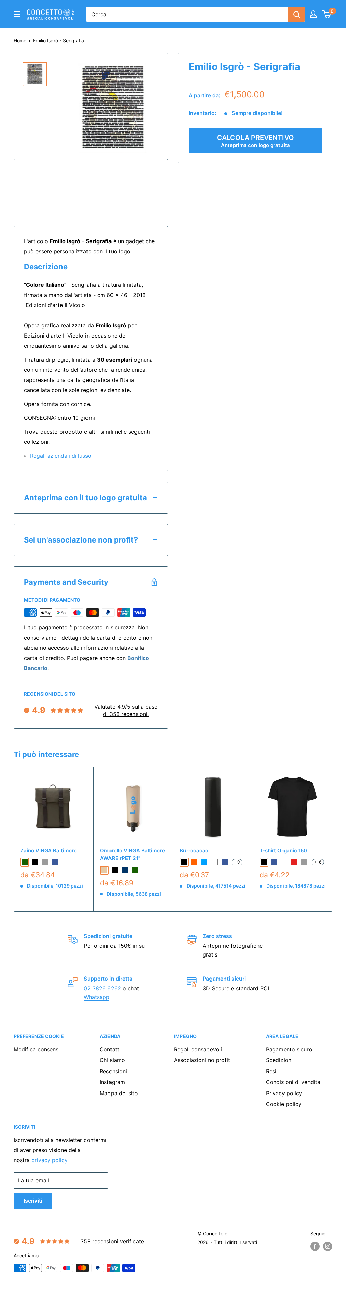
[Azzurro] (204, 862)
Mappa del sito (119, 1093)
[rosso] (294, 862)
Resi (271, 1071)
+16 (317, 862)
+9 (237, 862)
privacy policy (49, 1160)
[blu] (55, 862)
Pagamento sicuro (289, 1049)
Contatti (110, 1049)
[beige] (104, 870)
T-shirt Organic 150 (283, 850)
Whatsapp (96, 997)
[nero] (35, 862)
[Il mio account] (313, 14)
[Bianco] (215, 862)
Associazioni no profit (202, 1060)
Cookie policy (283, 1104)
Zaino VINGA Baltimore (48, 850)
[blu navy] (125, 870)
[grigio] (45, 862)
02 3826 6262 (102, 988)
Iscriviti (33, 1200)
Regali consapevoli (198, 1049)
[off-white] (284, 862)
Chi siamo (112, 1060)
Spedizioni (279, 1060)
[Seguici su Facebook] (315, 1246)
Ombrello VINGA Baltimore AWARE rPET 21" (132, 854)
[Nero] (184, 862)
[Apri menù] (17, 14)
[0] (327, 14)
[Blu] (225, 862)
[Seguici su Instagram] (327, 1246)
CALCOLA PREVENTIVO (255, 141)
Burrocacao (194, 850)
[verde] (25, 862)
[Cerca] (296, 14)
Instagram (112, 1082)
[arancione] (194, 862)
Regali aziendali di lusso (60, 455)
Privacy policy (284, 1093)
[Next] (333, 839)
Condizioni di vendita (293, 1082)
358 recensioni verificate (112, 1241)
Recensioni (113, 1071)
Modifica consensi (37, 1049)
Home (20, 40)
